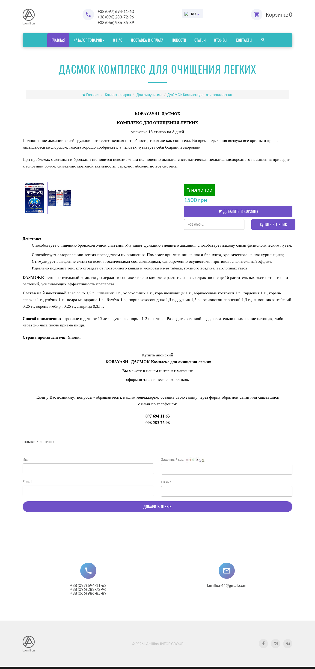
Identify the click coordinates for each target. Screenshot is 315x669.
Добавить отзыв (157, 506)
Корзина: (279, 14)
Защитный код (172, 459)
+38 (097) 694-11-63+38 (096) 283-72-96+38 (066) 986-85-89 (116, 17)
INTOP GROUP (171, 644)
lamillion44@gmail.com (226, 585)
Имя (26, 459)
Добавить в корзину (240, 211)
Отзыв (166, 482)
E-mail (27, 481)
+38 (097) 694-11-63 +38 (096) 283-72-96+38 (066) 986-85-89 (88, 589)
